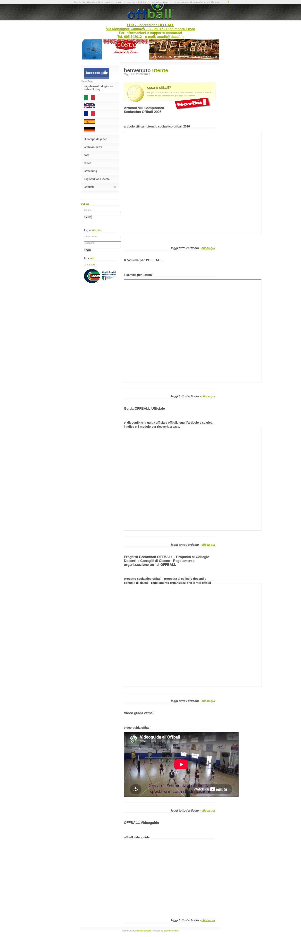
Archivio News (93, 147)
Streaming (90, 171)
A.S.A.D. (91, 264)
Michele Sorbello (143, 930)
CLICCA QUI (208, 248)
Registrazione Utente (97, 178)
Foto (86, 155)
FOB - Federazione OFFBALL (150, 25)
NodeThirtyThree (171, 930)
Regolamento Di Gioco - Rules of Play (98, 87)
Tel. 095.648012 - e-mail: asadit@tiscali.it (150, 36)
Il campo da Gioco (95, 139)
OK (227, 2)
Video (87, 163)
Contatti (89, 186)
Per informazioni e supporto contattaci (150, 33)
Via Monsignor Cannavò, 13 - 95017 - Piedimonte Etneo (150, 29)
